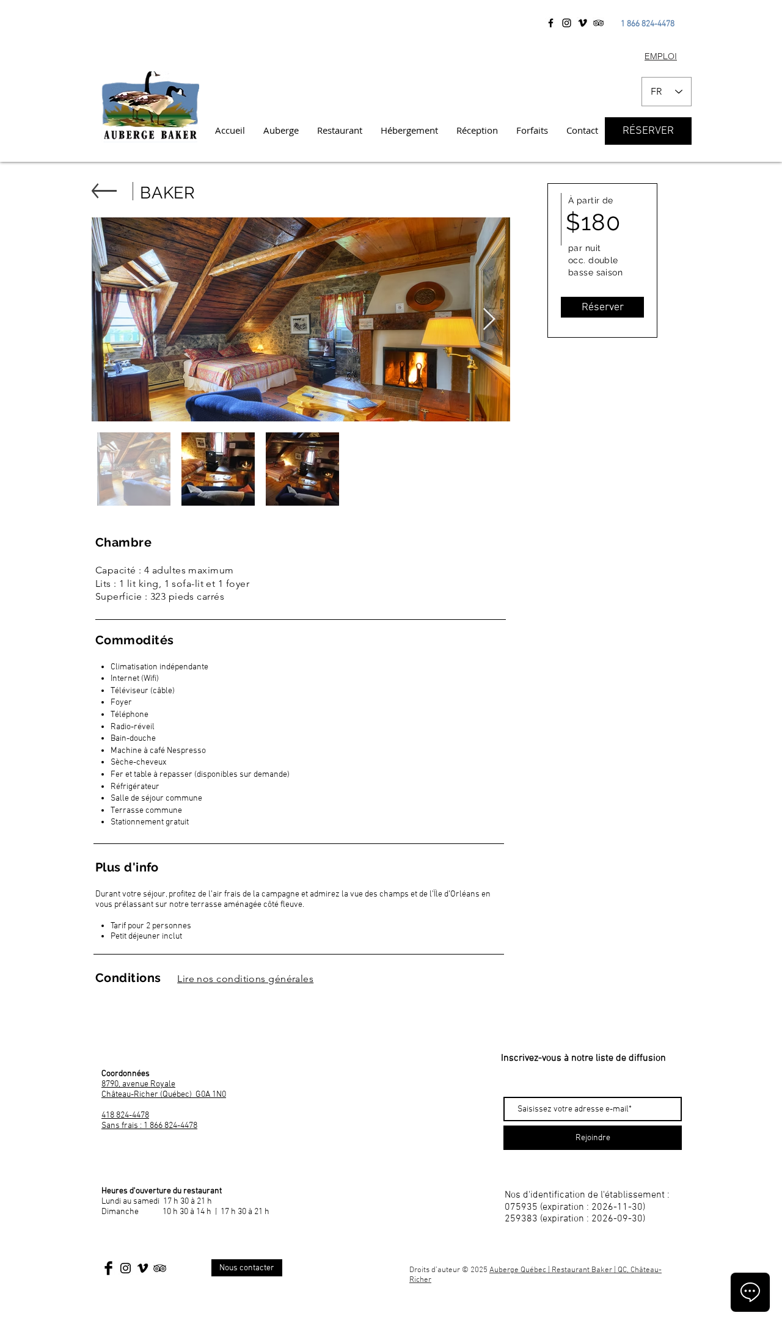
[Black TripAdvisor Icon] (160, 1268)
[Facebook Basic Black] (108, 1268)
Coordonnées (125, 1074)
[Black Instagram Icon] (126, 1268)
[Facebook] (551, 23)
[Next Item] (489, 320)
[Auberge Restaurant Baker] (582, 23)
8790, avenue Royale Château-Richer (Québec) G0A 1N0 (163, 1089)
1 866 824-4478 (647, 24)
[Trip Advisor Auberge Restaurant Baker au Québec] (598, 23)
